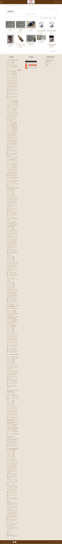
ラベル (8, 158)
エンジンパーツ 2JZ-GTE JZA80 (12, 122)
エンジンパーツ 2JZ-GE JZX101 (12, 319)
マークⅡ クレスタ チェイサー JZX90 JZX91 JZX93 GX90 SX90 (13, 306)
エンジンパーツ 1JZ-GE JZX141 (12, 424)
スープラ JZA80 (9, 120)
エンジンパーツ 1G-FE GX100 (11, 320)
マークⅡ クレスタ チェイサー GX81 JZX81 (13, 280)
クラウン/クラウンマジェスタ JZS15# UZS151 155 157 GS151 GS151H (12, 428)
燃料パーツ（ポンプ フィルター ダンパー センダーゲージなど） (12, 119)
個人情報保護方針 (48, 61)
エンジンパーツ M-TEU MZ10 (12, 129)
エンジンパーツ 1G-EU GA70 (12, 109)
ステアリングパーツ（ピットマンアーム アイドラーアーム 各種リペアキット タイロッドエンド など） (12, 67)
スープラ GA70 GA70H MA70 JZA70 (12, 101)
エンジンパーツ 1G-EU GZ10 (12, 132)
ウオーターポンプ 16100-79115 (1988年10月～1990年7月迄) (51, 31)
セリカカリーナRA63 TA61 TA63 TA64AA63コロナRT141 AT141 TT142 (13, 449)
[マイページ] (59, 2)
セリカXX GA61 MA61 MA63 (11, 71)
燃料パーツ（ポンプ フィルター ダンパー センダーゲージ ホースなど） (12, 94)
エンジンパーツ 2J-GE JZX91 (11, 310)
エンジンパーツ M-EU (10, 61)
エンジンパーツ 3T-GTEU (11, 450)
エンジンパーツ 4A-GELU (11, 524)
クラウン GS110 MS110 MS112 (12, 325)
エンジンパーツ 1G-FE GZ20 (11, 167)
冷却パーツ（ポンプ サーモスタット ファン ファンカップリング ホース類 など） (12, 234)
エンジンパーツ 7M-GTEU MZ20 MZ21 (12, 161)
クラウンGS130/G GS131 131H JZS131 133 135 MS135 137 (12, 391)
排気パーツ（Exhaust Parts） (11, 459)
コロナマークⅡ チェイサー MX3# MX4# (12, 184)
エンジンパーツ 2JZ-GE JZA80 (12, 123)
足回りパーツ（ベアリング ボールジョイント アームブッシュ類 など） (12, 346)
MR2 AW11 (8, 501)
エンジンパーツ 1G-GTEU (11, 221)
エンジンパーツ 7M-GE (10, 287)
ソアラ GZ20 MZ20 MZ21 (11, 159)
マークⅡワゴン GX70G (12, 5)
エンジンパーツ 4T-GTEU (11, 452)
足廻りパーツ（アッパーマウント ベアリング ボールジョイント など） (12, 493)
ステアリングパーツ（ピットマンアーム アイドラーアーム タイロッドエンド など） (12, 205)
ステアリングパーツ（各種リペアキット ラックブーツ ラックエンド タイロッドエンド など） (12, 87)
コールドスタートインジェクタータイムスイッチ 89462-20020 (20, 45)
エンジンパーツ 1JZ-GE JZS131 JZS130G (12, 399)
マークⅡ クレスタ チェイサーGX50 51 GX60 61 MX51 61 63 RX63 (13, 188)
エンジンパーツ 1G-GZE (11, 400)
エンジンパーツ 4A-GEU (11, 453)
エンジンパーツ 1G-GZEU (11, 361)
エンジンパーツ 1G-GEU (11, 190)
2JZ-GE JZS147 (9, 437)
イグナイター (9, 532)
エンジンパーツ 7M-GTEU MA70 (12, 102)
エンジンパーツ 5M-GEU (11, 327)
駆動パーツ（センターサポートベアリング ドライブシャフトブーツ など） (12, 275)
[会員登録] (57, 2)
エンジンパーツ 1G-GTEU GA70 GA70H (12, 106)
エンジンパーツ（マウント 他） (12, 78)
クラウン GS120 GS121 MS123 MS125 (12, 355)
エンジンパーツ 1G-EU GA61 (12, 77)
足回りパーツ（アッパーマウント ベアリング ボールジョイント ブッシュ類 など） (12, 90)
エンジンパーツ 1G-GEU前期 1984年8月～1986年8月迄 (12, 223)
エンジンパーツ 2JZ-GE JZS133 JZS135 (12, 396)
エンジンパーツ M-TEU (10, 229)
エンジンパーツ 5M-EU (10, 64)
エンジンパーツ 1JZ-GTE (11, 284)
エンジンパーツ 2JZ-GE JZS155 (12, 429)
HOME (6, 5)
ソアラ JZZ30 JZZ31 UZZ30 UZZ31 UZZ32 (12, 178)
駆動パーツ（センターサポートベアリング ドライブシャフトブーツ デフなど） (12, 97)
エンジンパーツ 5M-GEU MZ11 (12, 126)
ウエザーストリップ (10, 255)
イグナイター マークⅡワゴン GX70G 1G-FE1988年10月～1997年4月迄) (51, 45)
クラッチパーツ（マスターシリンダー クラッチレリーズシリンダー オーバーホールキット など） (12, 83)
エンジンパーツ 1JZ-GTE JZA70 (12, 104)
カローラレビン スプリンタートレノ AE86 (13, 483)
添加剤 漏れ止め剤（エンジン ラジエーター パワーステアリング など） (12, 536)
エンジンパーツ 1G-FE (10, 261)
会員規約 (47, 64)
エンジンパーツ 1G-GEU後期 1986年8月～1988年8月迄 (12, 226)
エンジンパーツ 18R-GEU (11, 456)
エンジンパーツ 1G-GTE (11, 283)
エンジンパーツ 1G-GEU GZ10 (12, 130)
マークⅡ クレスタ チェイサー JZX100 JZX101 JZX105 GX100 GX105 (12, 317)
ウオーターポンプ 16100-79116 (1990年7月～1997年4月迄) (41, 31)
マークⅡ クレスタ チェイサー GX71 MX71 (13, 219)
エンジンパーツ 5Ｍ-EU (10, 328)
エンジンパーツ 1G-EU (10, 191)
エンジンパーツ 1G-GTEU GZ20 (12, 163)
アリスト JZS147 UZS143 (11, 436)
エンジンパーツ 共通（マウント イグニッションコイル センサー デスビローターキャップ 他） (12, 134)
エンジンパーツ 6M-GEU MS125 (12, 358)
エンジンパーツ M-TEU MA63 (12, 74)
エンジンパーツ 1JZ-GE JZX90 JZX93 (12, 309)
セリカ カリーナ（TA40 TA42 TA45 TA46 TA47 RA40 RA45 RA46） (13, 439)
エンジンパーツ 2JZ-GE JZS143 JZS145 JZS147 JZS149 (12, 422)
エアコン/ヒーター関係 (10, 304)
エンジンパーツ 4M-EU (10, 62)
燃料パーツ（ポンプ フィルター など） (12, 496)
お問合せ (47, 65)
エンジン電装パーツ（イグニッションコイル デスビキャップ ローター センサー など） (12, 504)
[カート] (61, 2)
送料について (48, 62)
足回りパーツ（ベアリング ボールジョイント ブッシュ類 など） (12, 380)
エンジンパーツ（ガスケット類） (12, 230)
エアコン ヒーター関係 (13, 158)
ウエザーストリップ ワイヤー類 (12, 70)
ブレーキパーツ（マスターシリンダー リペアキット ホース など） (12, 81)
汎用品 (8, 533)
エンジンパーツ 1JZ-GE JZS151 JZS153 (12, 432)
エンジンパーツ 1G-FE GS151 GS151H (12, 434)
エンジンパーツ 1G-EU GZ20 (12, 166)
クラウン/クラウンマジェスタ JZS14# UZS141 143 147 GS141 (12, 420)
